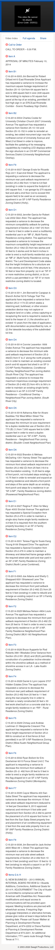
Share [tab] (43, 38)
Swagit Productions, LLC (42, 946)
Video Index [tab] (11, 38)
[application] (27, 16)
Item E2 (12, 536)
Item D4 (12, 339)
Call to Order (15, 44)
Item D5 (12, 407)
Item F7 (12, 788)
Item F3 (12, 644)
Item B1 (12, 71)
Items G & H (14, 874)
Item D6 (12, 449)
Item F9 (12, 164)
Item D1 (12, 209)
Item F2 (12, 606)
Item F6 (12, 753)
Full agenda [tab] (29, 38)
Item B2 (12, 113)
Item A (11, 56)
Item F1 (12, 571)
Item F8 (12, 839)
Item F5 (12, 718)
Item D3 (12, 288)
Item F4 (12, 676)
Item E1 (12, 501)
